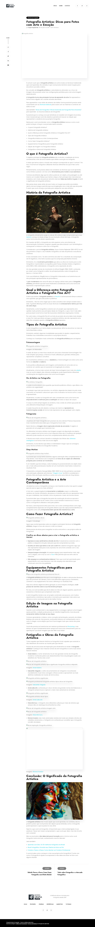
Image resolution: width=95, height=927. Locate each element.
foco (52, 554)
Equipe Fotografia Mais (33, 27)
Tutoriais (68, 904)
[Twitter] (82, 6)
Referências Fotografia (33, 17)
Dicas (25, 904)
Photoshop (71, 626)
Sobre (60, 5)
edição (78, 370)
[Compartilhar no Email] (8, 65)
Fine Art (57, 296)
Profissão (33, 904)
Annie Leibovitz (37, 700)
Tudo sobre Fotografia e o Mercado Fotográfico (70, 873)
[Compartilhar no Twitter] (8, 56)
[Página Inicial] (10, 6)
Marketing (59, 904)
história (28, 237)
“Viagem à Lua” (58, 473)
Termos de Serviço (32, 923)
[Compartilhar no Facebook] (8, 52)
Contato (67, 5)
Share (7, 38)
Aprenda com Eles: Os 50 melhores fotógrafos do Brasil (46, 845)
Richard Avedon (38, 772)
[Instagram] (87, 6)
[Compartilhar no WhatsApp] (8, 47)
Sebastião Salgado (39, 685)
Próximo (62, 868)
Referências (50, 904)
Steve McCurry (37, 715)
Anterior (47, 868)
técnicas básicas (45, 104)
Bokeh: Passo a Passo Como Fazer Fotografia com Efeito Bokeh (40, 873)
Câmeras (41, 904)
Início (55, 5)
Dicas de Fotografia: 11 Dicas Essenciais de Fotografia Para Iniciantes (58, 110)
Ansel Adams (37, 668)
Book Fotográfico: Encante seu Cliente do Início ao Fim (46, 847)
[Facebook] (77, 6)
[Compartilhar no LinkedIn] (8, 60)
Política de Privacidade (21, 923)
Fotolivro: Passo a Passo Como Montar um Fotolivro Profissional (49, 850)
